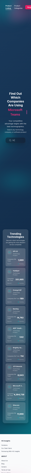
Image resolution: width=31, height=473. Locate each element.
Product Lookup (9, 7)
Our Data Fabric (6, 448)
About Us (4, 460)
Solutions (4, 445)
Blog (2, 464)
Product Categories (18, 7)
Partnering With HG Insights (10, 451)
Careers (4, 467)
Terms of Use (5, 470)
